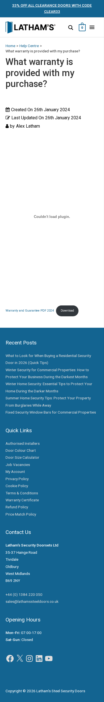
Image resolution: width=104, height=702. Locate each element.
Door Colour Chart (21, 450)
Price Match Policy (21, 514)
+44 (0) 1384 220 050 (24, 594)
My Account (15, 471)
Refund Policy (17, 507)
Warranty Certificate (22, 500)
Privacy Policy (17, 479)
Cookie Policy (17, 486)
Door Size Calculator (22, 457)
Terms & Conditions (22, 493)
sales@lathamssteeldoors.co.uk (32, 601)
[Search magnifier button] (70, 27)
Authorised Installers (23, 443)
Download (67, 310)
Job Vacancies (18, 464)
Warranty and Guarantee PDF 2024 (30, 310)
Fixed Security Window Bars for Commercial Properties (51, 412)
